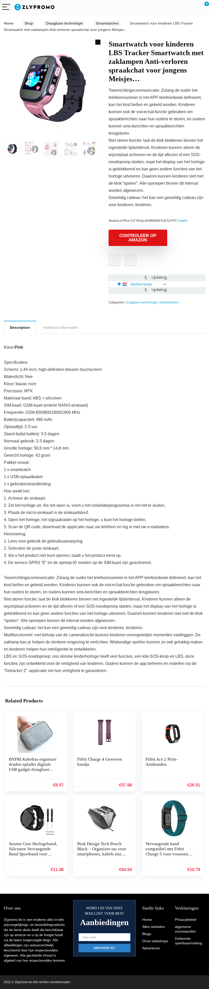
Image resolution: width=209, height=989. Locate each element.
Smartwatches (107, 23)
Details (181, 220)
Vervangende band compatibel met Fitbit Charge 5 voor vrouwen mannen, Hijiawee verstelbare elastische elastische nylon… (167, 856)
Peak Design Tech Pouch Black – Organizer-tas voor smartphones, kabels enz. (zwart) (101, 851)
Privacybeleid (185, 919)
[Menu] (6, 7)
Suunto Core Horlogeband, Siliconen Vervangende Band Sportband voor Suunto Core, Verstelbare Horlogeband (33, 854)
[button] (97, 42)
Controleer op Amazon (137, 237)
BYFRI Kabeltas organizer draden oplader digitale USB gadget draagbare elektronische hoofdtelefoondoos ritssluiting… (33, 772)
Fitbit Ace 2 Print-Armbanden (162, 762)
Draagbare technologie (64, 23)
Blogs (146, 934)
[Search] (182, 7)
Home (9, 23)
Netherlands (141, 284)
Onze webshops (155, 941)
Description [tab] (20, 327)
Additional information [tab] (60, 327)
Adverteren (151, 948)
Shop (28, 23)
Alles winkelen (153, 927)
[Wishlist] (193, 7)
